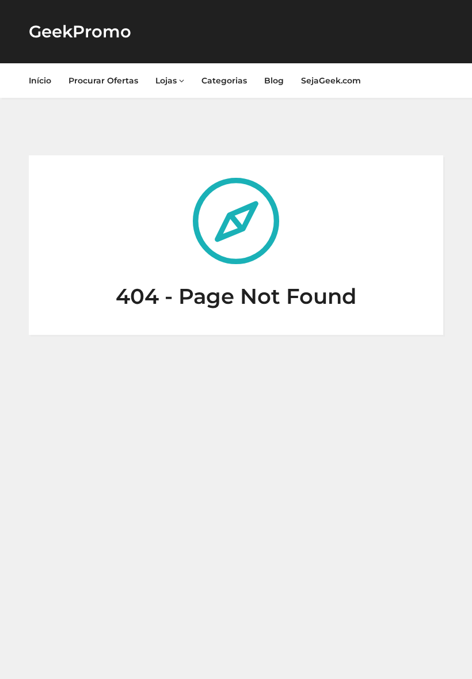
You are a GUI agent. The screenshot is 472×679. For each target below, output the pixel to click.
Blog (274, 80)
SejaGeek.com (331, 80)
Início (40, 80)
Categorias (224, 80)
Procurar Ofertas (103, 80)
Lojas (167, 80)
